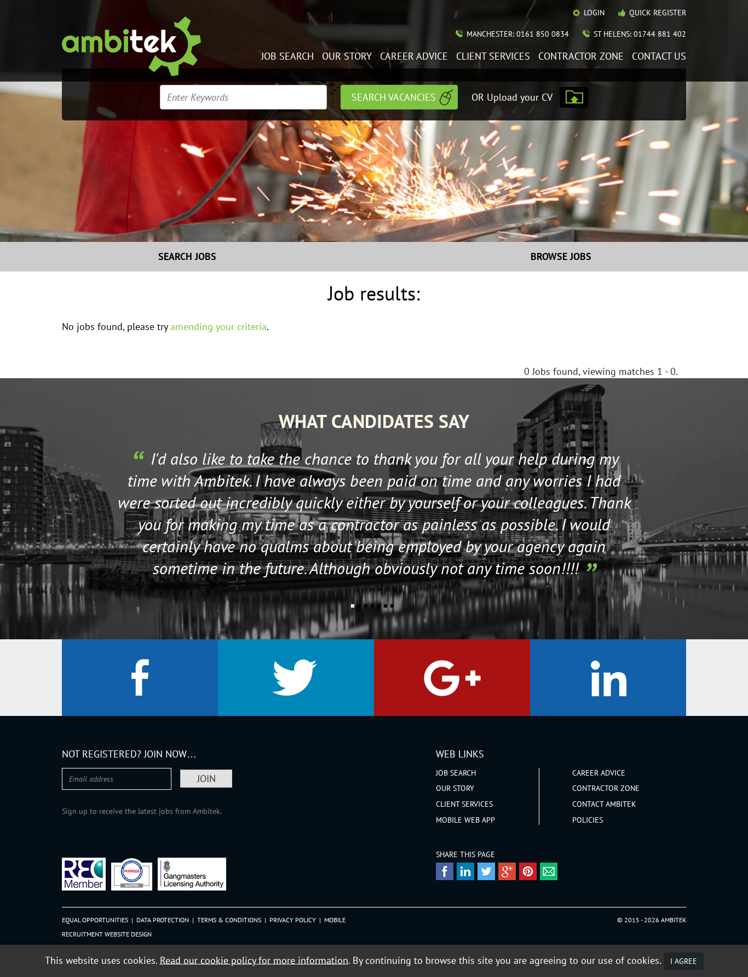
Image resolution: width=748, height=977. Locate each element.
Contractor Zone (581, 56)
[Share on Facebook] (444, 871)
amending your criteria (218, 326)
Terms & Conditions (229, 920)
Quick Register (657, 13)
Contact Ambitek (604, 804)
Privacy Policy (292, 920)
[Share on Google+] (507, 871)
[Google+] (452, 677)
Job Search (287, 56)
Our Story (347, 56)
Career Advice (414, 56)
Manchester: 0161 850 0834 (518, 34)
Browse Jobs (561, 256)
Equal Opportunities (95, 920)
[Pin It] (528, 871)
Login (594, 13)
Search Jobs (187, 256)
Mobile (335, 920)
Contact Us (659, 56)
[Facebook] (140, 677)
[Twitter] (296, 677)
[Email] (548, 871)
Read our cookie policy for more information (254, 959)
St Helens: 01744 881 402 (640, 34)
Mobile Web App (465, 820)
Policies (587, 820)
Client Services (493, 56)
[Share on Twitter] (486, 871)
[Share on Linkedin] (465, 871)
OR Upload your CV (512, 97)
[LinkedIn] (608, 677)
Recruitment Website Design (107, 934)
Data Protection (162, 920)
